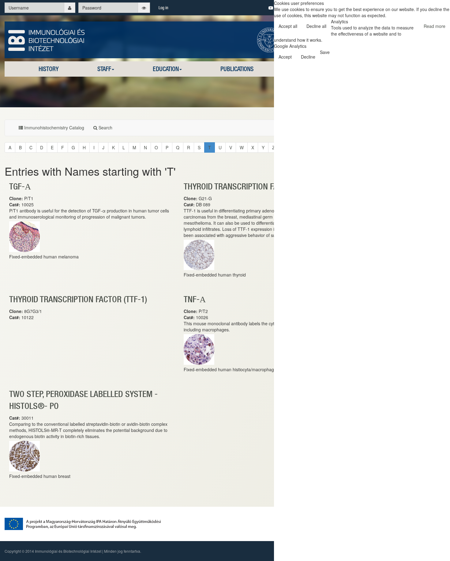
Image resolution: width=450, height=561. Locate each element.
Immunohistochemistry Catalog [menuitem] (53, 127)
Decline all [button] (316, 26)
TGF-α (20, 186)
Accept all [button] (288, 26)
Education (166, 69)
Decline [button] (308, 57)
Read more (434, 26)
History (49, 69)
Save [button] (325, 52)
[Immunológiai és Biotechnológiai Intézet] (46, 39)
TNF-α (195, 299)
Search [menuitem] (104, 127)
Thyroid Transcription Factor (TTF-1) (252, 186)
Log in (163, 7)
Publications (236, 69)
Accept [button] (285, 57)
